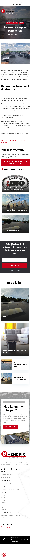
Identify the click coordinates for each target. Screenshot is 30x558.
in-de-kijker (14, 22)
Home (8, 22)
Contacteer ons (11, 426)
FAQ (2, 507)
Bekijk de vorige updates (15, 270)
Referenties (4, 505)
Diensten (3, 502)
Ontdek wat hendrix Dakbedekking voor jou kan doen (16, 162)
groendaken (15, 113)
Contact (3, 509)
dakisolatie (10, 104)
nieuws (21, 22)
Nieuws (3, 500)
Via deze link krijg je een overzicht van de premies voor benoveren (15, 140)
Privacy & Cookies (16, 539)
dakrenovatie (18, 104)
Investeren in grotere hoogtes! (9, 521)
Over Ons (3, 498)
